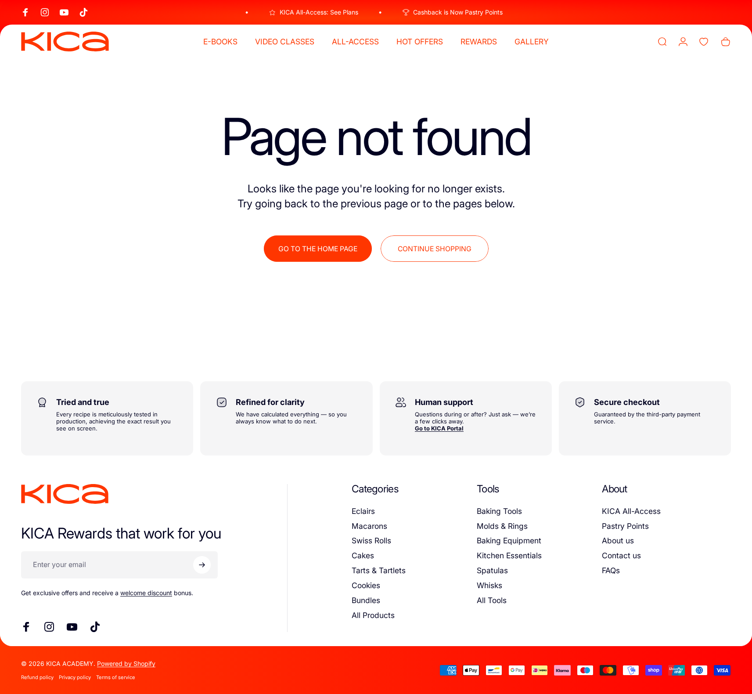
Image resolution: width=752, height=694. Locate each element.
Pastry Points (625, 526)
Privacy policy (75, 677)
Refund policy (37, 677)
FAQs (611, 570)
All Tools (492, 600)
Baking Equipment (509, 540)
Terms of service (115, 677)
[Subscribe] (202, 565)
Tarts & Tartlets (379, 570)
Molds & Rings (502, 526)
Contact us (621, 555)
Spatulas (492, 570)
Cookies (366, 585)
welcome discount (146, 592)
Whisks (489, 585)
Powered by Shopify (126, 663)
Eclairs (363, 511)
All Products (373, 615)
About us (618, 540)
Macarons (369, 526)
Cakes (363, 555)
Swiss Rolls (371, 540)
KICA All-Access (631, 511)
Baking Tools (499, 511)
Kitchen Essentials (509, 555)
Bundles (366, 600)
